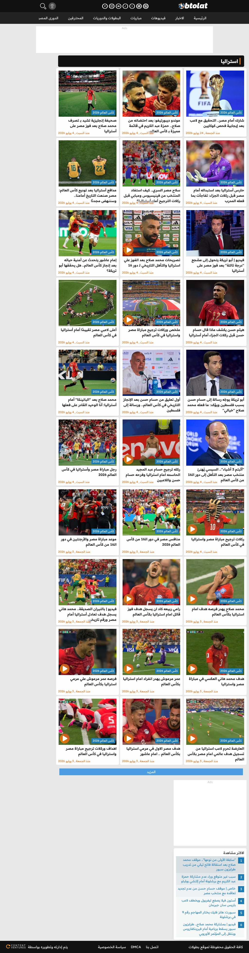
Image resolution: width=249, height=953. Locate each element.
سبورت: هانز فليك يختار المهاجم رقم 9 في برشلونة (209, 914)
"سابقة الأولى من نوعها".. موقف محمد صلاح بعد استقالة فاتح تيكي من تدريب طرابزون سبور (209, 864)
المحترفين (75, 18)
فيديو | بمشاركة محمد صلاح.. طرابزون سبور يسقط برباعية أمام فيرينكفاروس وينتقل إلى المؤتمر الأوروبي (209, 928)
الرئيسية (200, 18)
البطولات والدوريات (107, 18)
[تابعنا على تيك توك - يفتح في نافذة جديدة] (125, 6)
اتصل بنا (152, 947)
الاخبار (179, 18)
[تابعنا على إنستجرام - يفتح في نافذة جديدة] (112, 6)
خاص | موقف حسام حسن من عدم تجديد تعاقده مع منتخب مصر (207, 890)
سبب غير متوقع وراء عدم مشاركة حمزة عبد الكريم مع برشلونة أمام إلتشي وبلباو (208, 878)
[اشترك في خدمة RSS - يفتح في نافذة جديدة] (146, 6)
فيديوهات (158, 18)
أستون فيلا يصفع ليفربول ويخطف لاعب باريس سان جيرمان (209, 902)
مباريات (136, 18)
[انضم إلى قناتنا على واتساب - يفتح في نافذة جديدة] (139, 6)
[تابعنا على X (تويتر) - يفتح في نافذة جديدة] (132, 6)
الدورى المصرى (47, 18)
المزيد (151, 772)
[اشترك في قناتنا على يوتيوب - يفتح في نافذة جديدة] (118, 6)
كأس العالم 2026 (231, 112)
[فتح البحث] (43, 6)
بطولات (194, 947)
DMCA (136, 947)
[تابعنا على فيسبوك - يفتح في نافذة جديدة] (105, 6)
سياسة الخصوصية (112, 947)
